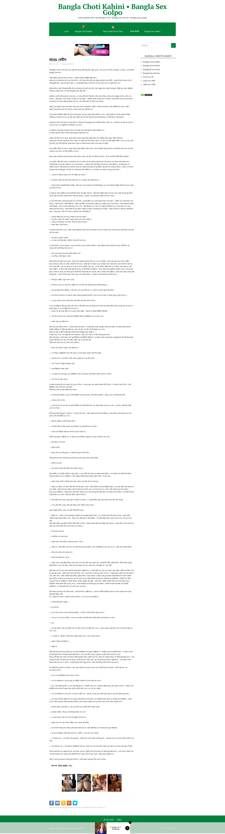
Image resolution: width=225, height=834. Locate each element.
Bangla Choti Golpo (151, 62)
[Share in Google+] (69, 803)
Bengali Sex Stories (151, 73)
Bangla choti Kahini (68, 64)
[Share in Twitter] (75, 803)
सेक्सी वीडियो (134, 31)
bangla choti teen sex (76, 807)
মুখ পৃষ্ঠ (67, 31)
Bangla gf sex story (151, 69)
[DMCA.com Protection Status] (146, 95)
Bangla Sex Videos (152, 31)
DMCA (119, 819)
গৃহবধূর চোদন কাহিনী (149, 80)
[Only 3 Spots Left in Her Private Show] (69, 783)
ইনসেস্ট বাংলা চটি (148, 77)
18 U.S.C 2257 (108, 819)
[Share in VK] (57, 803)
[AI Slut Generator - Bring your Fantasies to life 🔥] (84, 783)
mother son (101, 807)
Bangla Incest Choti (90, 807)
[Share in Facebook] (51, 803)
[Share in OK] (63, 803)
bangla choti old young (60, 807)
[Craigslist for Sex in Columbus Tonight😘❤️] (99, 783)
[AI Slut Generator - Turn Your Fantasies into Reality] (115, 783)
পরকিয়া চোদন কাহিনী (149, 84)
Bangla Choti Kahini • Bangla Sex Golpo (112, 9)
